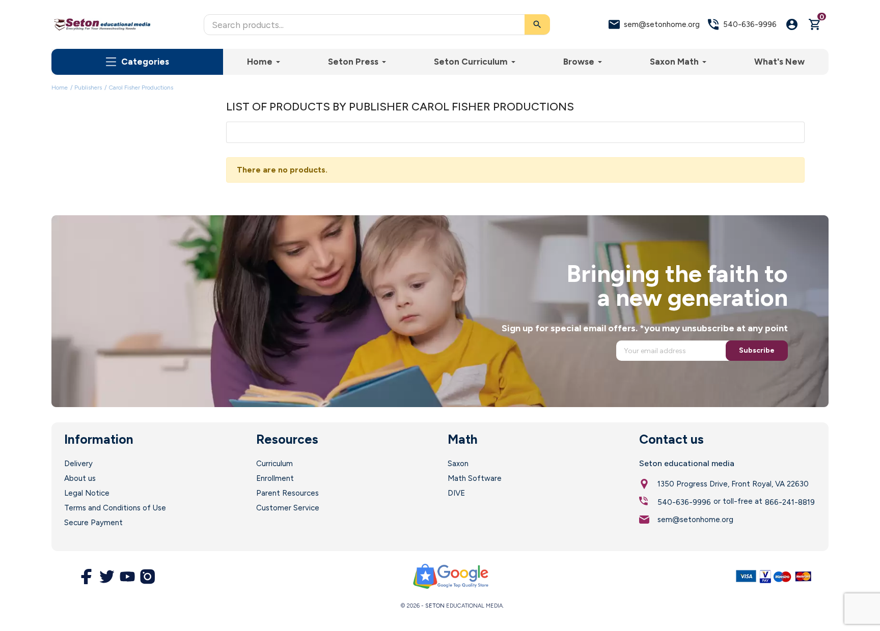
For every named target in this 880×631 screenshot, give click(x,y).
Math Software (475, 478)
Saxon (458, 463)
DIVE (456, 493)
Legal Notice (86, 493)
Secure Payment (93, 522)
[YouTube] (127, 576)
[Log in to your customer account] (792, 24)
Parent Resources (287, 493)
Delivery (78, 463)
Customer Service (287, 507)
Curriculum (274, 463)
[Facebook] (86, 576)
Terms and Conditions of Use (115, 507)
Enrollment (275, 478)
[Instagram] (147, 576)
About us (80, 478)
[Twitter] (107, 576)
